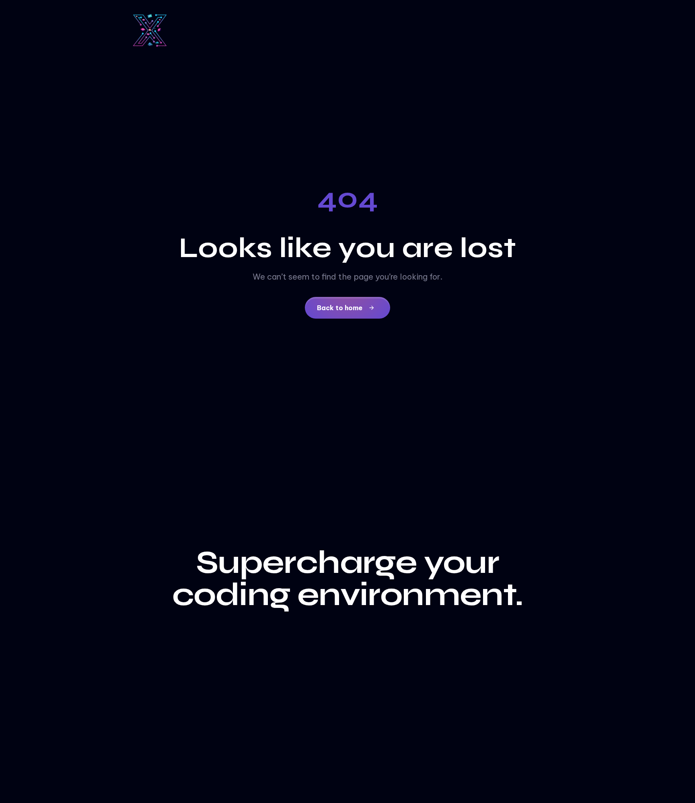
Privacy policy (399, 795)
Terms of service (339, 795)
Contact (287, 795)
